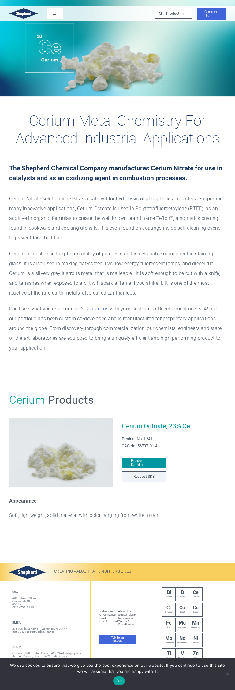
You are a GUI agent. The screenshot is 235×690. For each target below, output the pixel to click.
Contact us (96, 309)
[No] (227, 674)
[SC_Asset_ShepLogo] (23, 8)
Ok (119, 680)
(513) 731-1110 (23, 607)
